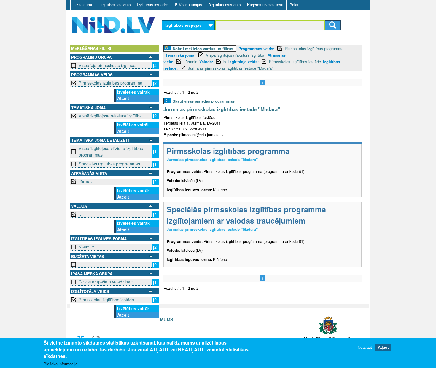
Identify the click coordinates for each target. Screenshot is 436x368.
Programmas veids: (256, 48)
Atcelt (123, 98)
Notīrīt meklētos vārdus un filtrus (203, 48)
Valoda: (206, 61)
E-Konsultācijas (188, 4)
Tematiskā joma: (180, 55)
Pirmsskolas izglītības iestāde (106, 299)
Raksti (294, 4)
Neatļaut (365, 347)
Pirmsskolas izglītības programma (110, 83)
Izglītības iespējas (115, 4)
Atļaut (383, 347)
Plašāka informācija (60, 364)
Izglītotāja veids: (243, 61)
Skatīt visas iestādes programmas (204, 101)
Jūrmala (86, 181)
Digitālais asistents (224, 4)
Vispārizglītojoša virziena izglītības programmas (111, 151)
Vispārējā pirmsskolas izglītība (107, 65)
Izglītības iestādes (153, 4)
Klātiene (86, 247)
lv (80, 214)
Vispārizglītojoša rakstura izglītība (110, 116)
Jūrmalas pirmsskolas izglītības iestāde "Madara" (230, 68)
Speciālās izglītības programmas (109, 164)
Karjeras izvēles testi (265, 4)
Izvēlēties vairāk (133, 92)
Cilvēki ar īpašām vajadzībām (106, 282)
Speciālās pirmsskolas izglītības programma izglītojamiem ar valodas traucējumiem (246, 215)
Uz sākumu (83, 4)
